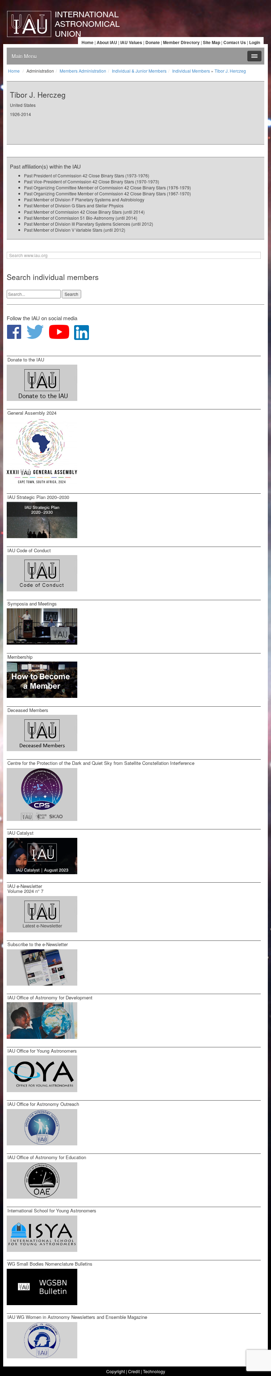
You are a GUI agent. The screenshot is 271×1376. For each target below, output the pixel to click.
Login (254, 42)
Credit (134, 1371)
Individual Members (191, 71)
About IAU (107, 42)
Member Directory (181, 42)
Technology (154, 1371)
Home (88, 42)
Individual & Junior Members (139, 71)
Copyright (115, 1371)
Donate (152, 42)
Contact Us (234, 42)
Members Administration (83, 71)
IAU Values (131, 42)
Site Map (211, 42)
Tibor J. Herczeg (230, 71)
